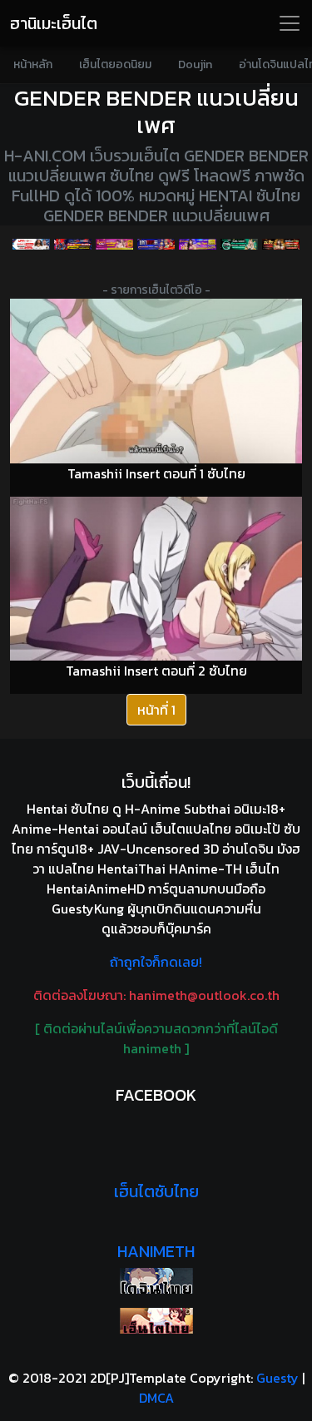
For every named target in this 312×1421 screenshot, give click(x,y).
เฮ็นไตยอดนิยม (115, 64)
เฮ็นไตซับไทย (156, 1191)
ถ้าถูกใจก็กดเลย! (156, 962)
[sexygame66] (197, 244)
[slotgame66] (281, 244)
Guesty (277, 1378)
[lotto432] (239, 244)
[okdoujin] (156, 1281)
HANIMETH (156, 1251)
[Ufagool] (31, 244)
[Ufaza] (72, 244)
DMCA (156, 1398)
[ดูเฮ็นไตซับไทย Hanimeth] (156, 1321)
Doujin (195, 64)
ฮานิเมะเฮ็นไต (53, 23)
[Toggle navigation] (289, 23)
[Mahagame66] (155, 244)
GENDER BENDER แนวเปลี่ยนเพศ (156, 111)
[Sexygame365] (114, 244)
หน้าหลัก (32, 64)
